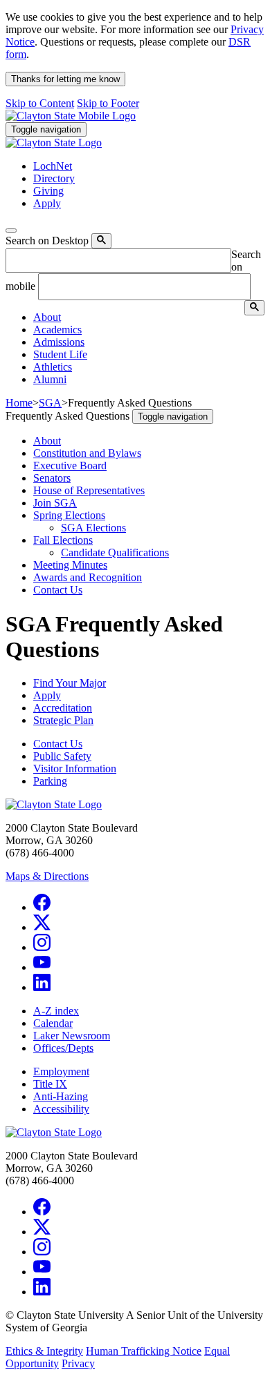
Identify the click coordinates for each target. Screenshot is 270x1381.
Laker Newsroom (71, 1035)
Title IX (50, 1084)
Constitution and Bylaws (87, 453)
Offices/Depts (63, 1048)
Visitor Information (74, 768)
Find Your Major (69, 683)
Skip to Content (40, 103)
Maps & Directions (47, 876)
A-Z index (56, 1011)
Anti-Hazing (60, 1096)
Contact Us (57, 590)
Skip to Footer (108, 103)
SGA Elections (93, 527)
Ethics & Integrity (44, 1351)
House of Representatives (89, 490)
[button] (47, 317)
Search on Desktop (47, 240)
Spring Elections (69, 515)
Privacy (78, 1363)
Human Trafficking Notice (143, 1351)
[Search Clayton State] (101, 240)
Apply (47, 695)
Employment (61, 1071)
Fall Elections (63, 540)
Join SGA (55, 503)
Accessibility (61, 1109)
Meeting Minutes (70, 565)
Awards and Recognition (87, 577)
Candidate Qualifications (115, 552)
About (47, 441)
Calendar (53, 1023)
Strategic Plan (63, 720)
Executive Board (70, 465)
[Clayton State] (71, 115)
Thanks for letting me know (65, 79)
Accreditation (62, 708)
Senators (52, 478)
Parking (50, 781)
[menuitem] (148, 317)
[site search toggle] (11, 230)
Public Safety (62, 756)
